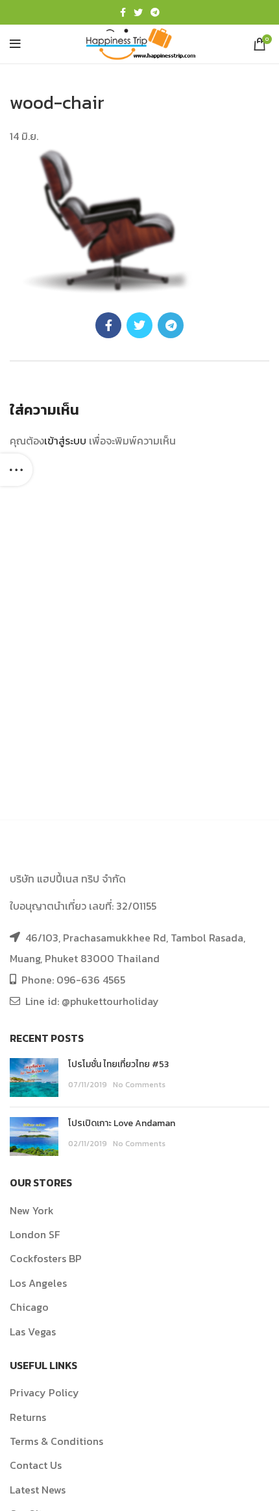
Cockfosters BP (46, 1258)
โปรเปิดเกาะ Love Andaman (121, 1123)
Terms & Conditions (56, 1441)
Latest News (38, 1489)
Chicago (29, 1307)
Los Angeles (38, 1283)
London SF (35, 1234)
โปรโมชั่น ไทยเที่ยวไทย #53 (118, 1064)
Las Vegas (33, 1331)
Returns (28, 1417)
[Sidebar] (16, 470)
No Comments (139, 1084)
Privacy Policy (44, 1392)
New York (32, 1210)
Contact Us (36, 1465)
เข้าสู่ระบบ (65, 440)
